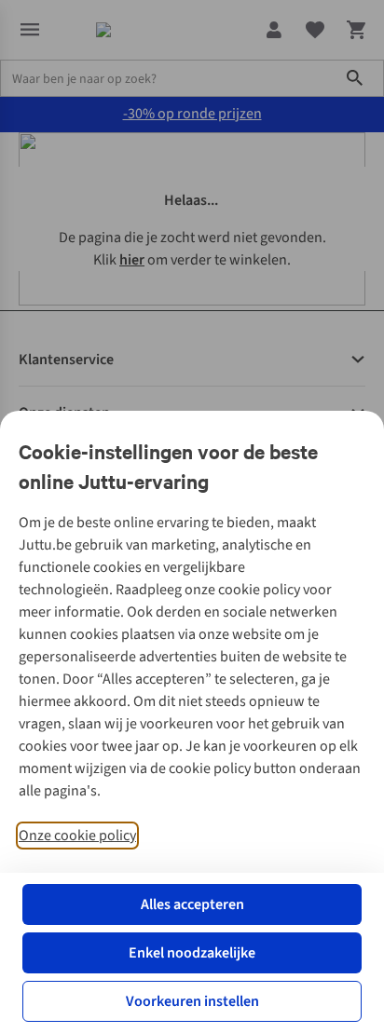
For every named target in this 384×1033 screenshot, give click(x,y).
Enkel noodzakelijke (192, 953)
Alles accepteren (192, 904)
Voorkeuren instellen (192, 1001)
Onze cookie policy (77, 835)
